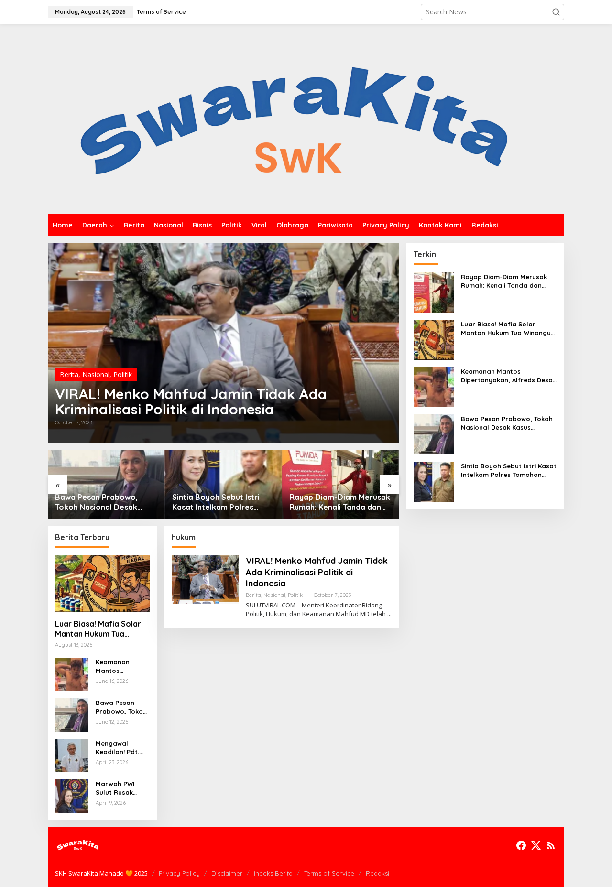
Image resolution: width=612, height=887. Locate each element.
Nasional (95, 374)
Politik (122, 374)
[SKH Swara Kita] (295, 118)
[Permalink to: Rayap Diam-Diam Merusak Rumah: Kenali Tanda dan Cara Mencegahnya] (340, 484)
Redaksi (377, 873)
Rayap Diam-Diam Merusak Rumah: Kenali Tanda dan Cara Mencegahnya (339, 502)
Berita (69, 374)
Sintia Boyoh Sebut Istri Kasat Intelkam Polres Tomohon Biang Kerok (216, 502)
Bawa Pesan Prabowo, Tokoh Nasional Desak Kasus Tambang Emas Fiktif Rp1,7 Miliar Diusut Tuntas (105, 502)
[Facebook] (521, 845)
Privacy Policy (179, 873)
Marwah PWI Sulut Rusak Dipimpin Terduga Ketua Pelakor (119, 788)
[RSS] (551, 845)
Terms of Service (329, 873)
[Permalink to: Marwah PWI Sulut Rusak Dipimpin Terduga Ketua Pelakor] (71, 795)
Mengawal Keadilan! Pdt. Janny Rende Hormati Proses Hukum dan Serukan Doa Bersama (120, 747)
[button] (556, 12)
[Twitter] (536, 845)
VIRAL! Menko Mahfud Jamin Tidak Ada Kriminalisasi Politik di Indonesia (191, 401)
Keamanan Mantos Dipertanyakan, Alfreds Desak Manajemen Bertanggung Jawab (120, 666)
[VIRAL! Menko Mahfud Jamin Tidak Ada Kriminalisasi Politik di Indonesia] (389, 614)
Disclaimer (226, 873)
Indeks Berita (273, 873)
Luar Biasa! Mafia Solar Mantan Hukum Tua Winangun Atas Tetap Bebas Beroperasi (98, 629)
